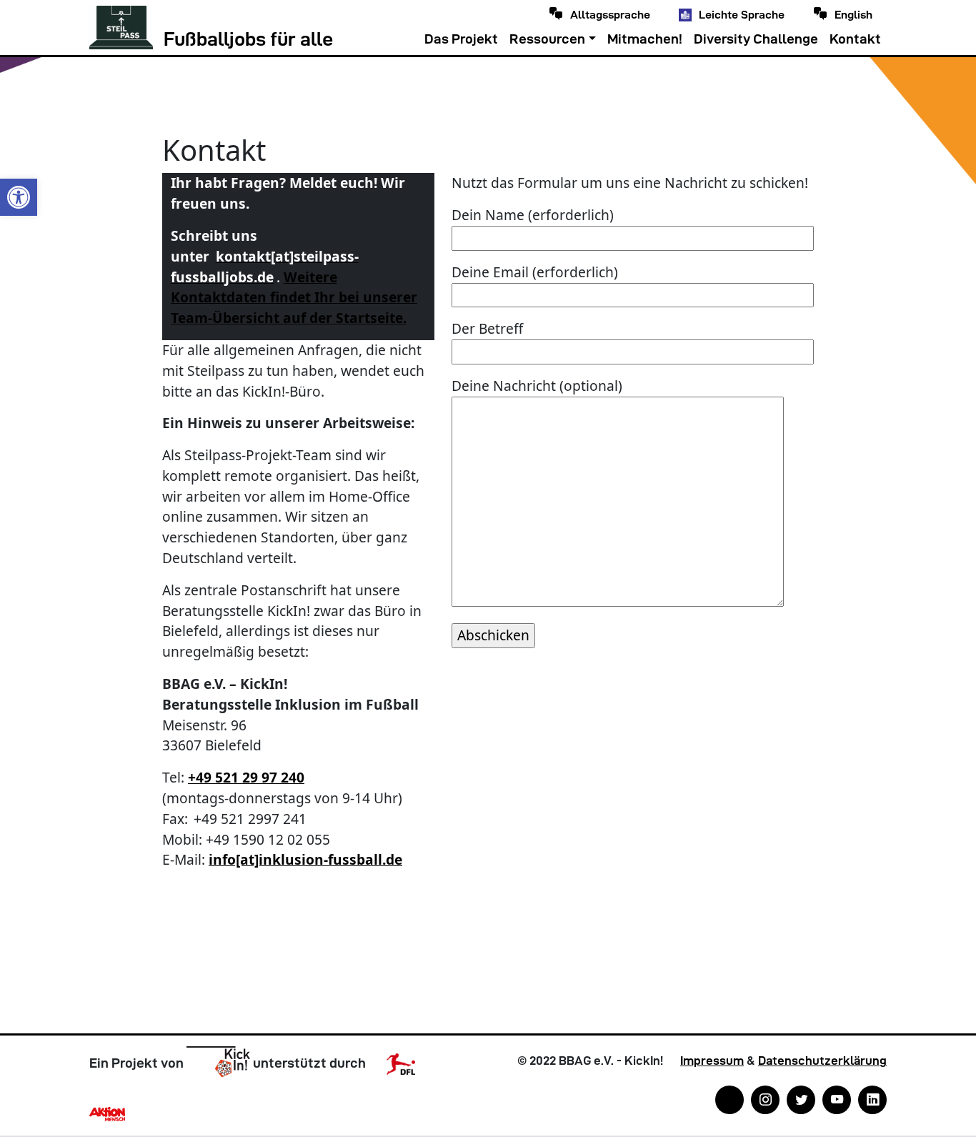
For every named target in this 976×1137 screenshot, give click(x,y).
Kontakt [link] (855, 38)
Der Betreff (487, 328)
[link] (18, 197)
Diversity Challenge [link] (756, 38)
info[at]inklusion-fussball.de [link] (305, 859)
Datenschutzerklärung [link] (822, 1060)
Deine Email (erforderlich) (535, 272)
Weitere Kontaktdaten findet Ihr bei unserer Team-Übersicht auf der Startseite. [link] (294, 297)
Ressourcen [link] (547, 38)
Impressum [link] (712, 1060)
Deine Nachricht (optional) (537, 385)
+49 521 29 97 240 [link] (246, 777)
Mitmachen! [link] (644, 38)
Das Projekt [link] (461, 38)
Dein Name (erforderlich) (533, 214)
